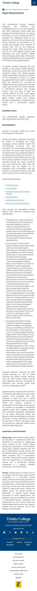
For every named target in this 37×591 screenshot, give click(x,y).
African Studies (12, 185)
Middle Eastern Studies (15, 200)
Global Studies (11, 197)
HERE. (26, 119)
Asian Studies (11, 188)
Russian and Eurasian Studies (17, 203)
